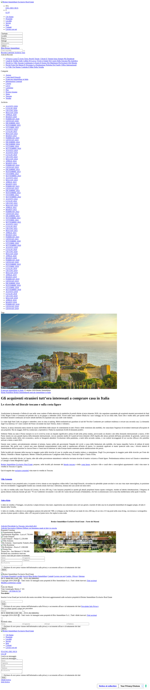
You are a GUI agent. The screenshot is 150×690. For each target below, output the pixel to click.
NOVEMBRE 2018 (13, 285)
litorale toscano (69, 464)
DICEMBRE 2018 (13, 283)
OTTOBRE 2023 (12, 174)
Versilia (8, 98)
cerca (4, 46)
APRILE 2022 (11, 207)
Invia (3, 604)
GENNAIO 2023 (12, 188)
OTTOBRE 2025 (12, 127)
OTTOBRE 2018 (12, 287)
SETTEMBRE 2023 (13, 176)
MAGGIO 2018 (12, 298)
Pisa (7, 90)
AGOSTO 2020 (12, 247)
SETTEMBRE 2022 (13, 197)
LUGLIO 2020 (11, 250)
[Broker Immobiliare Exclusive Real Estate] (17, 2)
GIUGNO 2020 (11, 252)
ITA (2, 652)
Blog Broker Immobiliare (10, 48)
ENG (8, 8)
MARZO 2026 (11, 117)
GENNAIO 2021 (12, 239)
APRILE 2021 (11, 233)
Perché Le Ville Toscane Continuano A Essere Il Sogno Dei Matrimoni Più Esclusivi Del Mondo (41, 63)
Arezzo (8, 75)
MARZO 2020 (11, 258)
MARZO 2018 (11, 302)
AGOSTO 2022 (12, 199)
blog (7, 643)
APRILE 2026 (11, 115)
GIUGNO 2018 (11, 296)
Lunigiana (9, 88)
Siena (8, 94)
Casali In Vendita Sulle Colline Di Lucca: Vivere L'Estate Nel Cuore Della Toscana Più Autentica (42, 61)
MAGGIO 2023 (12, 180)
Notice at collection (108, 686)
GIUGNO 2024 (11, 157)
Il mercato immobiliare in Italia (17, 79)
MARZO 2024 (11, 163)
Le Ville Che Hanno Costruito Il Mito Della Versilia (25, 67)
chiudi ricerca (6, 680)
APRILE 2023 (11, 182)
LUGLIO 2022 (11, 201)
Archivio (18, 53)
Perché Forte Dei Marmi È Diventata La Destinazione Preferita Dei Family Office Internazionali (41, 65)
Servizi (25, 576)
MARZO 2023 (11, 184)
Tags (23, 53)
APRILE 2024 (11, 161)
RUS (16, 8)
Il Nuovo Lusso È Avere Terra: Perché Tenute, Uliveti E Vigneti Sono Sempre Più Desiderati (40, 59)
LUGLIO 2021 (11, 226)
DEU (12, 8)
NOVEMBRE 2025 (13, 125)
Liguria (8, 84)
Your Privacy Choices (130, 686)
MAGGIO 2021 (12, 231)
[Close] (2, 572)
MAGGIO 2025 (12, 134)
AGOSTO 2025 (12, 129)
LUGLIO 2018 (11, 294)
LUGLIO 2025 (11, 132)
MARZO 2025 (11, 136)
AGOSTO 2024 (12, 150)
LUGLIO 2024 (11, 155)
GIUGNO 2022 (11, 203)
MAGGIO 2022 (12, 205)
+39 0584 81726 (14, 591)
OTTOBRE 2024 (12, 146)
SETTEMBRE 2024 (13, 148)
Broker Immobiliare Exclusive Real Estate (17, 464)
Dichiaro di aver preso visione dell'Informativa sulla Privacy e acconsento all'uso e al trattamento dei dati (51, 606)
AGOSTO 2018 (12, 292)
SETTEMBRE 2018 (13, 290)
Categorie (11, 53)
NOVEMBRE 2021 (13, 218)
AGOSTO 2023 (12, 178)
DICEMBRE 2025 (13, 123)
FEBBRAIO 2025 (12, 138)
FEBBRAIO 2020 (12, 260)
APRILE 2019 (11, 275)
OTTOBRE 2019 (12, 266)
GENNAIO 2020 (12, 262)
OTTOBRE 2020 (12, 243)
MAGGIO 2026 (12, 113)
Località (19, 576)
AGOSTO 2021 (12, 224)
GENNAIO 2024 (12, 167)
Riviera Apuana (11, 92)
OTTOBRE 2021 (12, 220)
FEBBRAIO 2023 (12, 186)
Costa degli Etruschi (13, 77)
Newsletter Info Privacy (90, 606)
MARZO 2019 (11, 277)
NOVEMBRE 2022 (13, 193)
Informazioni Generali (14, 81)
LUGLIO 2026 (11, 108)
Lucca (8, 86)
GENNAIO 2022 (12, 214)
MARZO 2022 (11, 209)
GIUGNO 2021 (11, 228)
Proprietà (12, 576)
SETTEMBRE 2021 (13, 222)
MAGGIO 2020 (12, 254)
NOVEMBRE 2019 (13, 264)
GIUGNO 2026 (11, 110)
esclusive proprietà (22, 471)
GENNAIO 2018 (12, 306)
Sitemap (82, 576)
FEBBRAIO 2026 (12, 119)
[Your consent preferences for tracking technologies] (146, 686)
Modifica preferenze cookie (11, 583)
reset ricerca (5, 682)
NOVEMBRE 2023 (13, 172)
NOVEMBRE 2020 (13, 241)
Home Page (5, 392)
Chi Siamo (5, 576)
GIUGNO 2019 (11, 271)
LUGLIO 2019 (11, 268)
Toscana (9, 96)
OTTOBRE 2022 (12, 195)
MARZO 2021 (11, 235)
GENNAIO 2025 (12, 140)
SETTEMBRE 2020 (13, 245)
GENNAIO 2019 (12, 281)
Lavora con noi (59, 576)
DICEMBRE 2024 (13, 142)
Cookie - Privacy (72, 576)
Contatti (50, 576)
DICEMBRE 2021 (13, 216)
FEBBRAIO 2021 (12, 237)
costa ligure (85, 464)
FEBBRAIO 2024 (12, 165)
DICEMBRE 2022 (13, 191)
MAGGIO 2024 (12, 159)
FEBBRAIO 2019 (12, 279)
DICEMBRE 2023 (13, 169)
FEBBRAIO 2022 (12, 212)
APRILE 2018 (11, 300)
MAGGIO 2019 (12, 273)
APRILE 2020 (11, 256)
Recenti (4, 53)
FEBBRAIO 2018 (12, 304)
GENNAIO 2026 (12, 121)
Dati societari (92, 581)
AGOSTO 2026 (12, 106)
